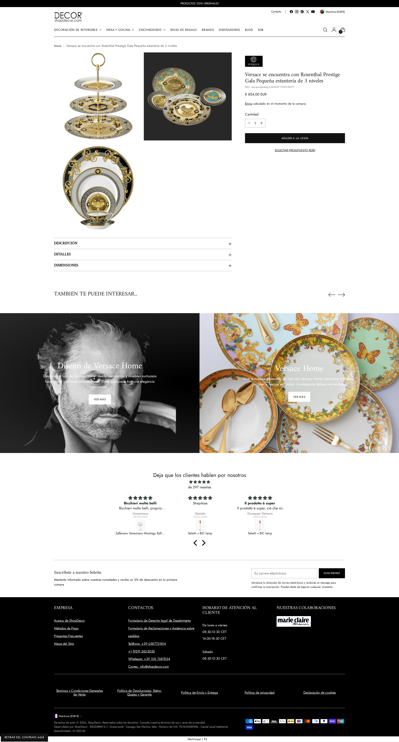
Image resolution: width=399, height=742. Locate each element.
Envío (248, 103)
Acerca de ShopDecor (69, 620)
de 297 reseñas (199, 487)
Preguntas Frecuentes (68, 636)
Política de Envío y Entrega (199, 692)
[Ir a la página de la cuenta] (334, 30)
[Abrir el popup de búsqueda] (325, 30)
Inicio (57, 45)
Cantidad (252, 114)
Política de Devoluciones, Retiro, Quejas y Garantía (139, 692)
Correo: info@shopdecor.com (148, 666)
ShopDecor (94, 723)
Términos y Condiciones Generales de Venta (79, 692)
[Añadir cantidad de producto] (261, 123)
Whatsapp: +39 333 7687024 (149, 658)
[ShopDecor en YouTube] (313, 12)
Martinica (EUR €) (69, 716)
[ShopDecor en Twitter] (307, 12)
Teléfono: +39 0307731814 (147, 643)
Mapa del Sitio (64, 643)
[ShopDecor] (68, 17)
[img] (199, 482)
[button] (196, 543)
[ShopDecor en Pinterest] (302, 12)
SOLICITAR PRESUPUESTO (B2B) (295, 150)
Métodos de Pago (66, 628)
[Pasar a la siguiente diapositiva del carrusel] (341, 294)
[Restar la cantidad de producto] (249, 123)
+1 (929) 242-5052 (141, 651)
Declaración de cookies (319, 692)
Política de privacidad (260, 692)
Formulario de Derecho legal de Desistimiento (159, 620)
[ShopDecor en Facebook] (291, 12)
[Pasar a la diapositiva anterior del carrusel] (331, 294)
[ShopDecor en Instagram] (297, 12)
